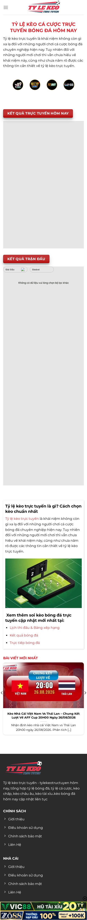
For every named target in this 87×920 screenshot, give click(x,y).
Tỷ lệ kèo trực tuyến (22, 519)
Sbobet (36, 269)
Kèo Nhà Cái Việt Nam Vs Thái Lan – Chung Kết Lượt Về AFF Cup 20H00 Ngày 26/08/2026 (43, 715)
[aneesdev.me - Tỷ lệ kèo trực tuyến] (43, 7)
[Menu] (5, 7)
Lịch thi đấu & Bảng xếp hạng (35, 628)
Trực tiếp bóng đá (25, 643)
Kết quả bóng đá (24, 635)
